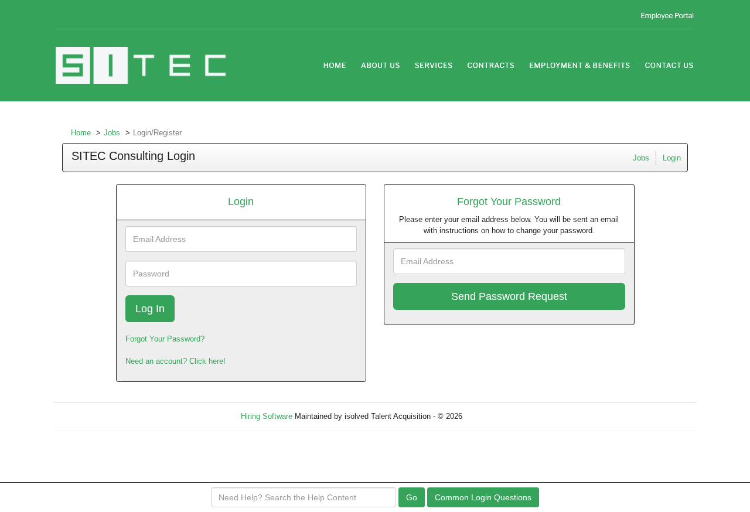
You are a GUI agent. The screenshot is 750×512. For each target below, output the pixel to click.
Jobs (112, 132)
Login (672, 157)
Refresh (496, 416)
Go (411, 497)
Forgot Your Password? (164, 338)
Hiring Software (266, 416)
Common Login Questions (483, 497)
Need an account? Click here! (175, 361)
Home (81, 132)
